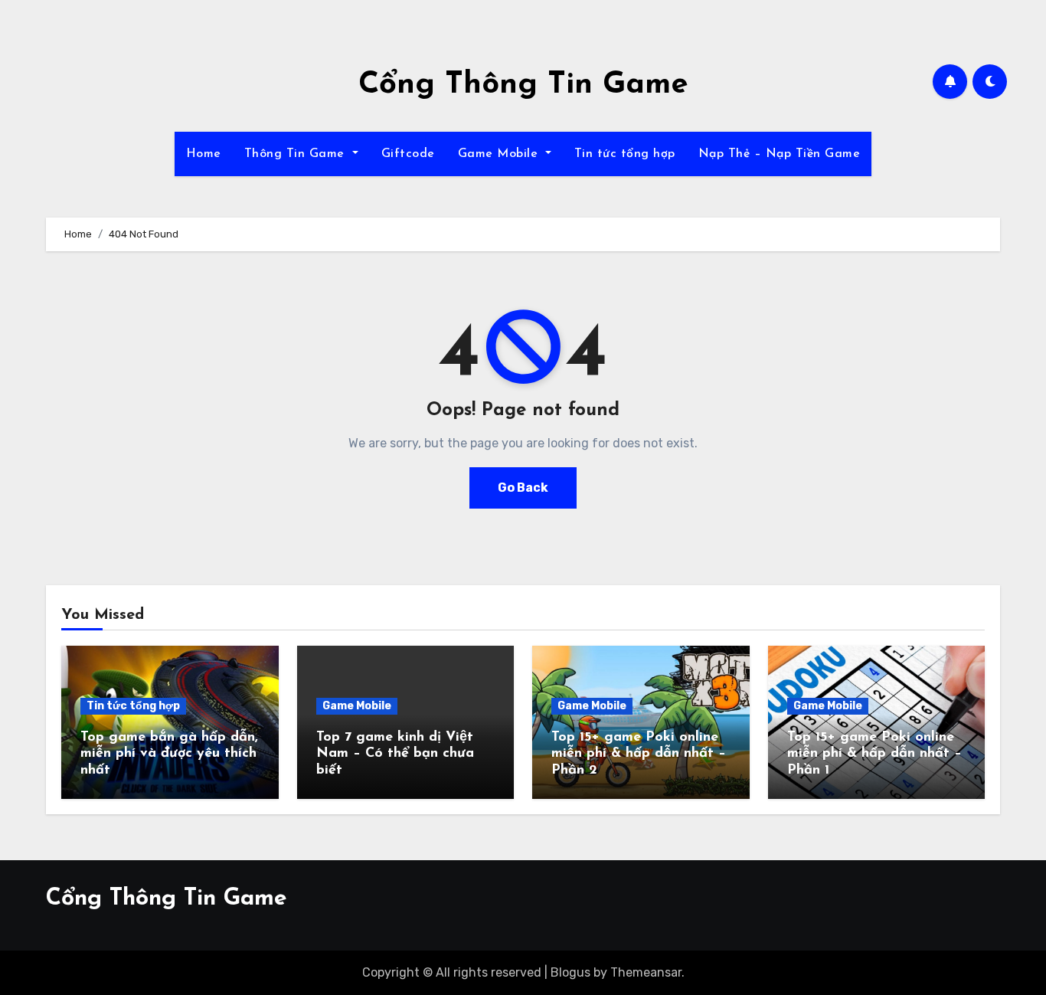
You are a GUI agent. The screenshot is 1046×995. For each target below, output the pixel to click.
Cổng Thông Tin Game (523, 85)
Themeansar (646, 972)
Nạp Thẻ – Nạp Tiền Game (779, 154)
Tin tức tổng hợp (624, 154)
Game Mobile (500, 154)
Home (203, 154)
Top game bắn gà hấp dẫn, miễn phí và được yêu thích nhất (169, 754)
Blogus (570, 972)
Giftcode (408, 154)
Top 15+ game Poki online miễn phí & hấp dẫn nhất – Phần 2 (638, 754)
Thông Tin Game (296, 154)
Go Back (523, 487)
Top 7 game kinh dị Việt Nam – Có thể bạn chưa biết (395, 754)
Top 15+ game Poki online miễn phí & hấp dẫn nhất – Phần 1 (874, 754)
